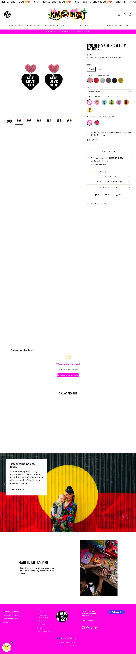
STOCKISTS (80, 25)
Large (100, 69)
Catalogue (41, 624)
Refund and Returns (11, 619)
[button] (6, 647)
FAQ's (39, 612)
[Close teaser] (12, 642)
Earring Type (95, 87)
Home (89, 42)
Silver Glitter (102, 80)
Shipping (100, 57)
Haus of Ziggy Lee (43, 631)
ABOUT (65, 25)
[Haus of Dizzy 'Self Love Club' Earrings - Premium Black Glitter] (90, 311)
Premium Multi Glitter (108, 80)
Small (91, 69)
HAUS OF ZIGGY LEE (118, 25)
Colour (98, 76)
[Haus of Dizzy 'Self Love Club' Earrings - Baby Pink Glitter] (90, 289)
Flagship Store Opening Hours (42, 616)
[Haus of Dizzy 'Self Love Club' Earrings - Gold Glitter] (90, 317)
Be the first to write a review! (68, 375)
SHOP (10, 25)
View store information (99, 165)
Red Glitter (96, 80)
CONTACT (96, 25)
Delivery (7, 622)
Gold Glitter (120, 80)
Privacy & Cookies (11, 615)
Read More (18, 490)
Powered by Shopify (68, 646)
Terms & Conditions (11, 612)
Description (109, 176)
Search (39, 628)
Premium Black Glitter (114, 80)
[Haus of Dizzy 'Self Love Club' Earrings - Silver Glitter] (90, 300)
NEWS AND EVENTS (48, 25)
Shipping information (109, 182)
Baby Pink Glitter (90, 80)
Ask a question (109, 187)
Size (89, 65)
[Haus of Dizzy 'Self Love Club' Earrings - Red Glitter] (90, 294)
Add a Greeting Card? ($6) (103, 96)
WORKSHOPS (26, 25)
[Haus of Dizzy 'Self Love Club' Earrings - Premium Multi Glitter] (90, 306)
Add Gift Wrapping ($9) (101, 117)
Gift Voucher (41, 621)
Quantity (92, 140)
